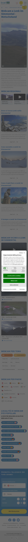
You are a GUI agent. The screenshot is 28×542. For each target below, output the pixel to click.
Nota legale (22, 289)
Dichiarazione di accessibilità (9, 289)
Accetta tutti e (14, 276)
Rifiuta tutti (14, 281)
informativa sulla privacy (17, 264)
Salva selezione (14, 285)
